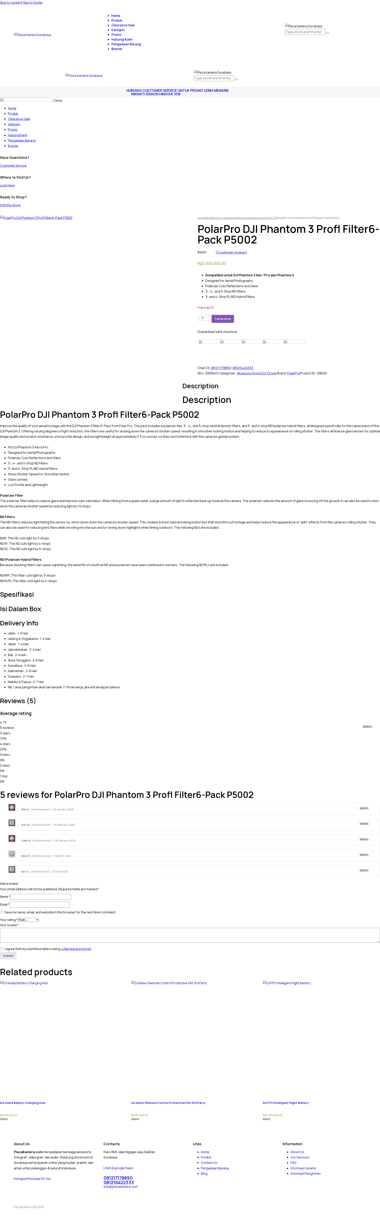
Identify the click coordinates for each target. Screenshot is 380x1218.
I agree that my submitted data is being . (48, 949)
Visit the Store (10, 205)
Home (201, 218)
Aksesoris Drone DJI (263, 218)
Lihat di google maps (118, 1168)
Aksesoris (243, 218)
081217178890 (221, 368)
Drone (271, 373)
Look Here (7, 185)
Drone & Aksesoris (225, 218)
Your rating (9, 920)
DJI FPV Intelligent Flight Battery (286, 1103)
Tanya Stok (223, 319)
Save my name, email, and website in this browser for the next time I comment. (60, 912)
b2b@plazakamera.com (121, 1186)
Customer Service (13, 165)
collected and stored (76, 949)
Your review (9, 925)
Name (5, 896)
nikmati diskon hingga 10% (156, 94)
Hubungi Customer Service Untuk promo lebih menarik (177, 90)
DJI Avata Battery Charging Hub (22, 1103)
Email (4, 904)
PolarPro (293, 373)
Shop (209, 218)
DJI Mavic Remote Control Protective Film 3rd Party (168, 1103)
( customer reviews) (231, 252)
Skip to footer (33, 2)
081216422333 (243, 368)
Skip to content (11, 2)
